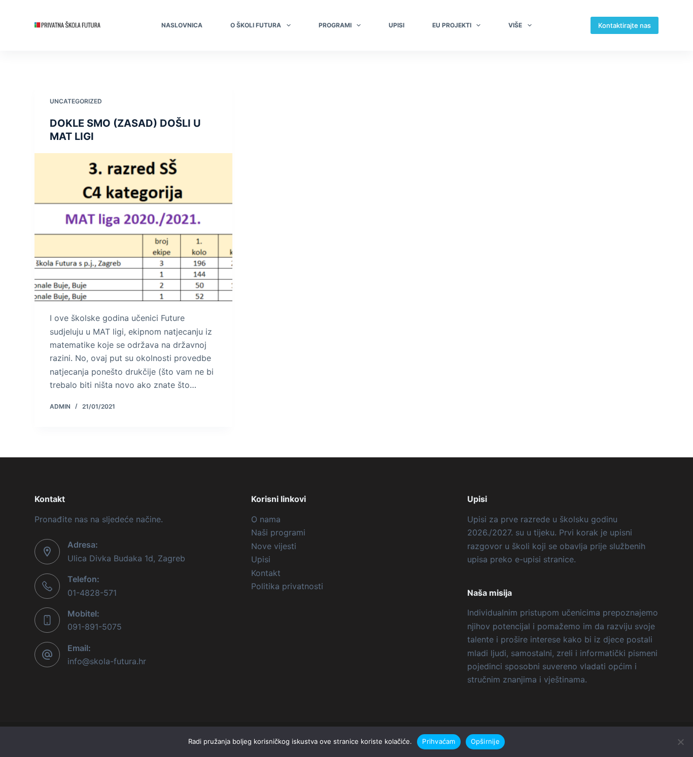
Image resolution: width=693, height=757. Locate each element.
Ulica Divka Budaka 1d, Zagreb (126, 558)
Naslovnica (181, 25)
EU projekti (451, 25)
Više (515, 25)
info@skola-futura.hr (106, 661)
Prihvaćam (438, 741)
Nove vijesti (273, 546)
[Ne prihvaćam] (680, 742)
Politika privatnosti (287, 586)
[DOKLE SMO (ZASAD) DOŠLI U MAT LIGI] (133, 227)
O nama (266, 519)
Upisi (396, 25)
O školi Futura (255, 25)
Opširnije (485, 741)
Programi (335, 25)
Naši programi (278, 532)
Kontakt (266, 573)
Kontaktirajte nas (624, 25)
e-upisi (528, 559)
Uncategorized (76, 101)
